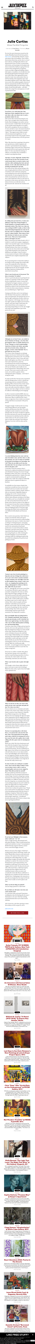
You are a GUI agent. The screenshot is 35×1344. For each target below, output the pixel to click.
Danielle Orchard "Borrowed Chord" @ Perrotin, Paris (17, 1326)
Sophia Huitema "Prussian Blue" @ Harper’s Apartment (17, 1196)
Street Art (17, 1258)
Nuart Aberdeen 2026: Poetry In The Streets (17, 1261)
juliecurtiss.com (9, 908)
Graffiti (17, 1083)
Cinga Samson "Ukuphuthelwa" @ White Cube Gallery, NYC (17, 1228)
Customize (28, 1340)
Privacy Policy (13, 1343)
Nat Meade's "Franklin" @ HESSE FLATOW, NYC (17, 1121)
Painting (17, 943)
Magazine (17, 980)
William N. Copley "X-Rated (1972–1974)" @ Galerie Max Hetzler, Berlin (17, 1018)
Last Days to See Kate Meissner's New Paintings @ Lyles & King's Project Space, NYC (17, 1053)
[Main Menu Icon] (2, 7)
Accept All (33, 1340)
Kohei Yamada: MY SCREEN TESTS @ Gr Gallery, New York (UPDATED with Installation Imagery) (17, 948)
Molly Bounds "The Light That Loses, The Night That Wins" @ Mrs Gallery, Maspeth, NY (17, 1162)
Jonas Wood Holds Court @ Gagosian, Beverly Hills (17, 1293)
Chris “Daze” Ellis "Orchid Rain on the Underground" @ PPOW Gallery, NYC (17, 1087)
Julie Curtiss (8, 56)
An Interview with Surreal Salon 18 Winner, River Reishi (17, 984)
